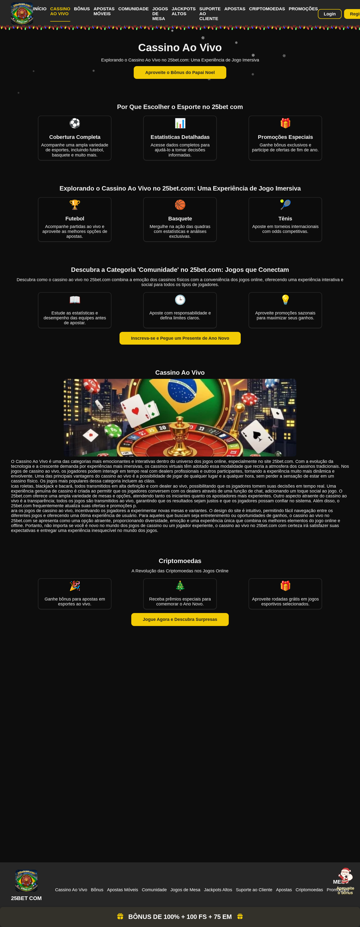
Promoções (303, 8)
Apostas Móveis (104, 11)
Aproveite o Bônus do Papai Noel (180, 72)
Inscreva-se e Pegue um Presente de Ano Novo (180, 338)
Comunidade (133, 8)
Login (330, 14)
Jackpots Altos (184, 11)
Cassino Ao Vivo (60, 11)
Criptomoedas (267, 8)
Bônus (82, 8)
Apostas (234, 8)
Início (40, 8)
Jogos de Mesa (185, 889)
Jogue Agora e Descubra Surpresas (180, 619)
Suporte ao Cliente (254, 889)
